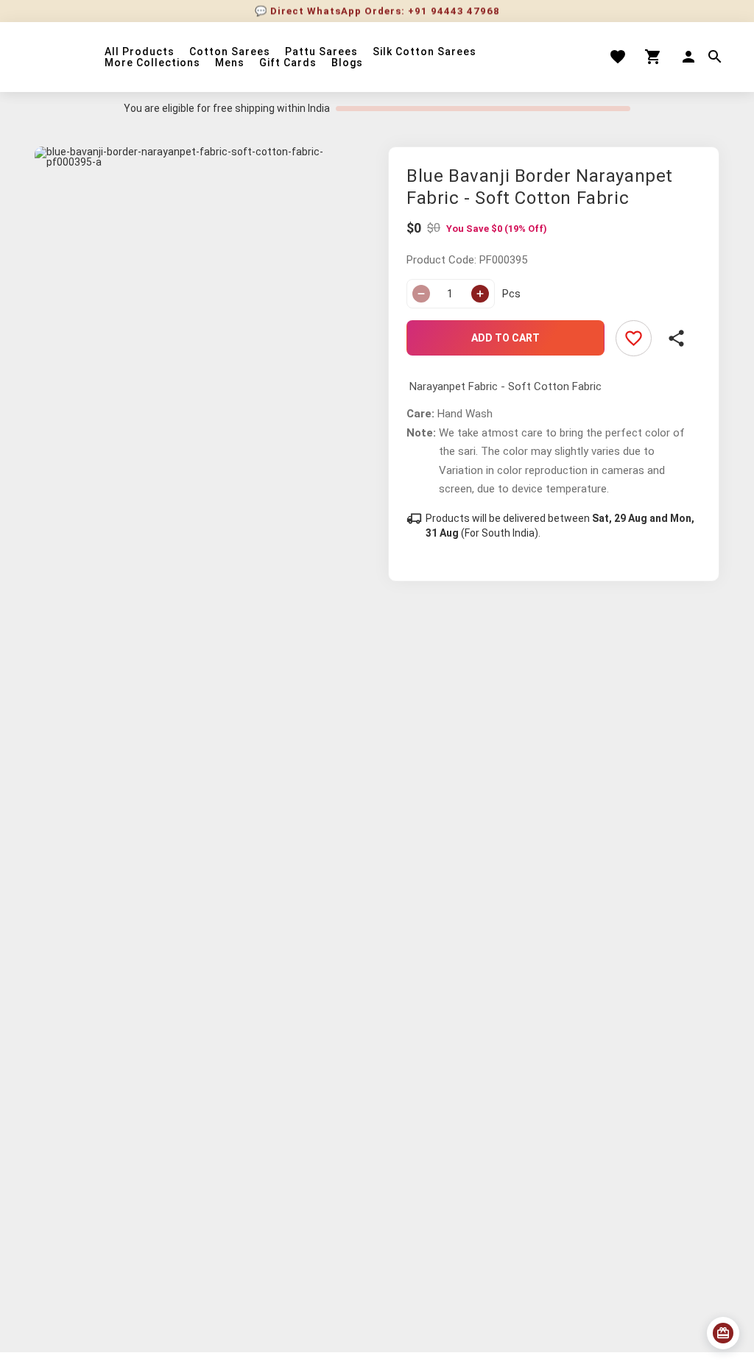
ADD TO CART (505, 338)
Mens (229, 62)
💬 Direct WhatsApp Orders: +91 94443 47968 (377, 8)
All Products (140, 51)
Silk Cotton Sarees (424, 51)
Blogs (347, 62)
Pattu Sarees (321, 51)
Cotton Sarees (229, 51)
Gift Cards (288, 62)
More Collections (152, 62)
